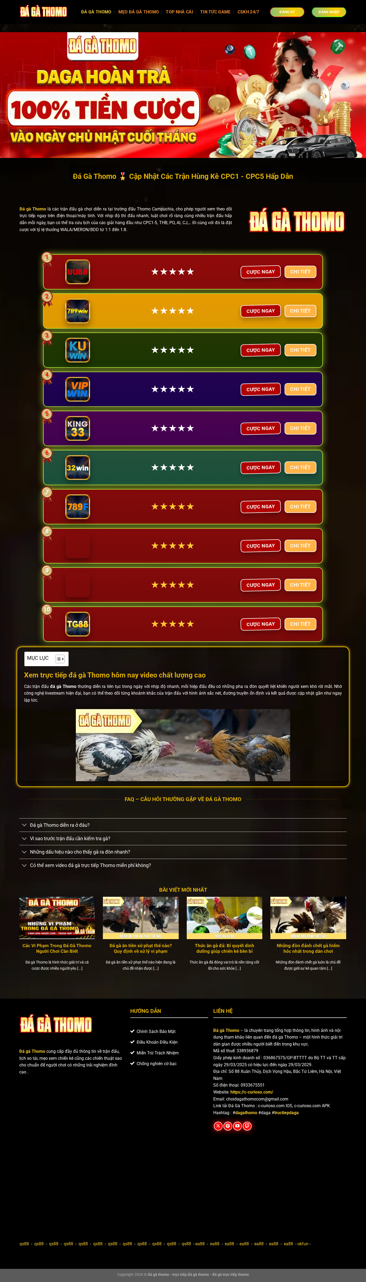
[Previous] (18, 940)
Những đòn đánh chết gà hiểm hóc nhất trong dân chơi (308, 948)
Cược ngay (261, 271)
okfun (302, 1243)
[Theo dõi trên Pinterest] (227, 1126)
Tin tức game (215, 11)
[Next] (347, 940)
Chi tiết (300, 272)
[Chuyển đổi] (24, 825)
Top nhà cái (179, 11)
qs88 (24, 1243)
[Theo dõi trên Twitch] (247, 1126)
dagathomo (246, 1112)
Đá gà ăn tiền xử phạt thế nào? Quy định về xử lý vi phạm (141, 948)
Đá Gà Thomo (96, 11)
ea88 (200, 1243)
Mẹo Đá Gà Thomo (138, 11)
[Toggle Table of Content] (57, 659)
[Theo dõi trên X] (218, 1126)
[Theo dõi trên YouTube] (237, 1126)
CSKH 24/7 (248, 11)
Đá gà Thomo (226, 1030)
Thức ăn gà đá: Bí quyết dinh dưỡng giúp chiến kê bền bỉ (224, 948)
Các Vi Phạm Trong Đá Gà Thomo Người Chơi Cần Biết (57, 948)
